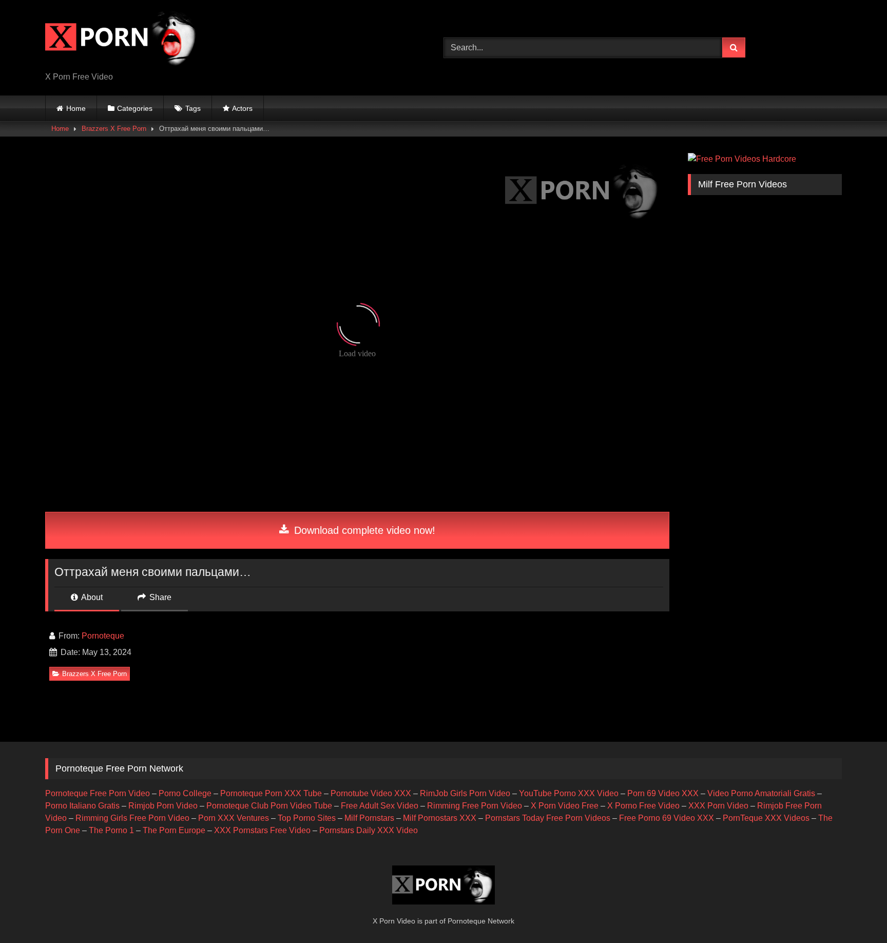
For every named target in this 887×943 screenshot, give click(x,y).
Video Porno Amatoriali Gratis (761, 793)
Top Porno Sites (307, 818)
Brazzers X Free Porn (114, 128)
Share (159, 597)
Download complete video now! (363, 530)
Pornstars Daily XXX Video (368, 830)
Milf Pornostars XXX (439, 818)
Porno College (185, 793)
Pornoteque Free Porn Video (97, 793)
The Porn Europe (174, 830)
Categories (134, 108)
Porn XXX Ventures (233, 818)
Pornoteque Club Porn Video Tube (269, 805)
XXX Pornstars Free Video (262, 830)
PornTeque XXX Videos (766, 818)
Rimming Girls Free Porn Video (132, 818)
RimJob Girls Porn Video (465, 793)
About (91, 597)
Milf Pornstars (369, 818)
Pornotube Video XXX (371, 793)
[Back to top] (855, 912)
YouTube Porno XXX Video (569, 793)
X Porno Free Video (643, 805)
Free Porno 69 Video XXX (666, 818)
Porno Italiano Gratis (82, 805)
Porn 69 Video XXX (663, 793)
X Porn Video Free (565, 805)
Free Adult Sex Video (379, 805)
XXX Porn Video (718, 805)
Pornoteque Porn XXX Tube (271, 793)
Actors (242, 108)
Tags (193, 108)
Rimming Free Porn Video (474, 805)
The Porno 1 (111, 830)
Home (76, 108)
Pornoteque (103, 635)
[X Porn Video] (122, 39)
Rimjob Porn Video (163, 805)
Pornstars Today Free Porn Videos (547, 818)
